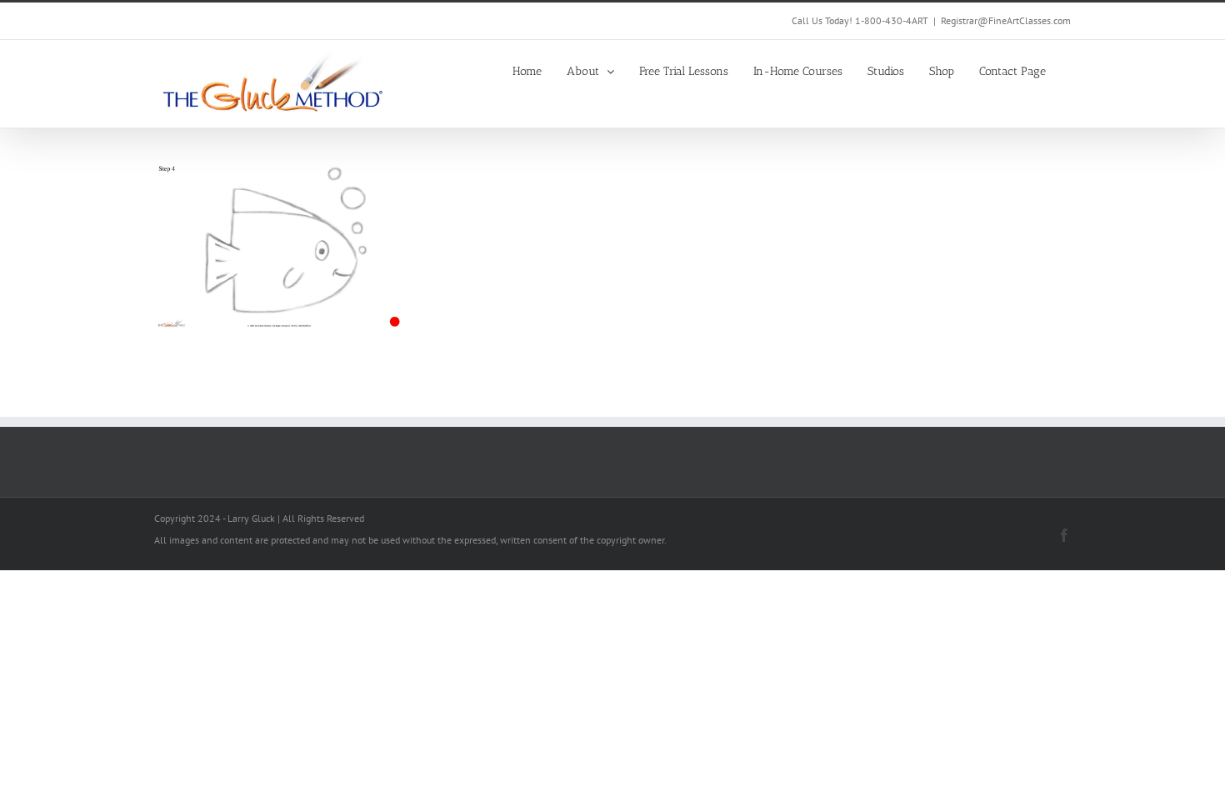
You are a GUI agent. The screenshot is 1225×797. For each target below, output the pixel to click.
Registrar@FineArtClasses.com (1006, 20)
